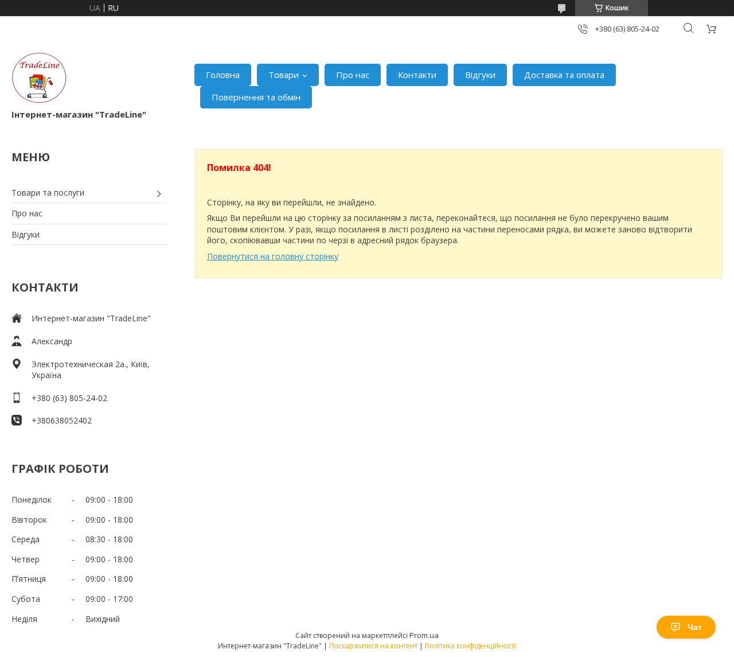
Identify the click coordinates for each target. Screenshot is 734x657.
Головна (223, 74)
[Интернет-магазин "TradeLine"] (39, 80)
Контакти (417, 74)
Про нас (352, 74)
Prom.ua (424, 635)
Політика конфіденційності (470, 646)
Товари (283, 74)
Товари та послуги (47, 192)
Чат (695, 627)
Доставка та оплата (564, 74)
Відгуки (480, 74)
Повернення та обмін (256, 97)
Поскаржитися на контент (373, 646)
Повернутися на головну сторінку (272, 256)
